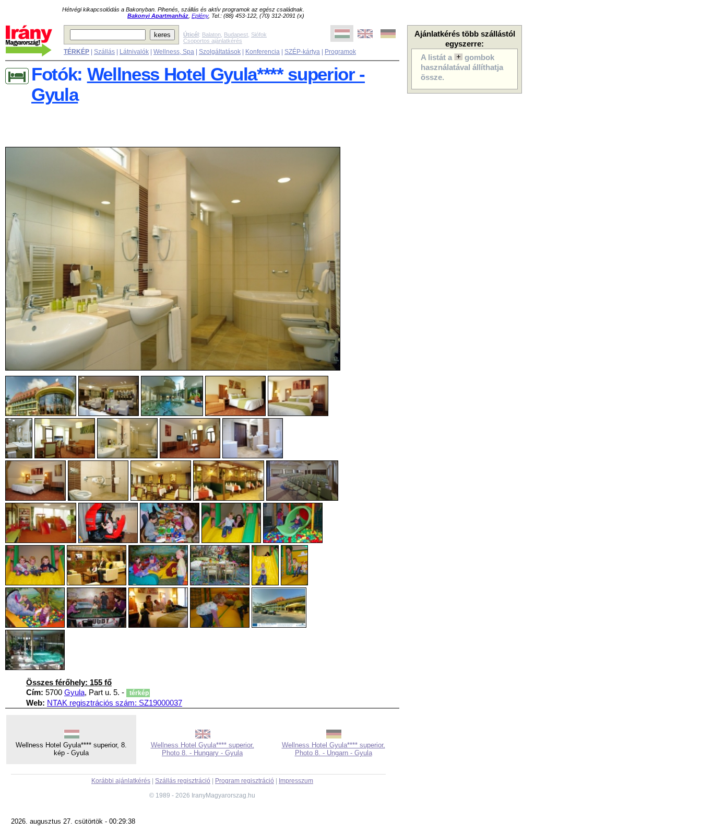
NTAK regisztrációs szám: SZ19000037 (114, 703)
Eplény (200, 16)
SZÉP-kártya (302, 51)
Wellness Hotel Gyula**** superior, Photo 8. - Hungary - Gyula (202, 749)
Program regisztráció (244, 780)
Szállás (104, 51)
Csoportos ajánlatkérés (212, 41)
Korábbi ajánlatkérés (120, 780)
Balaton (211, 34)
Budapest (236, 34)
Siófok (259, 34)
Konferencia (262, 51)
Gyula (74, 692)
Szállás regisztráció (182, 780)
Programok (340, 51)
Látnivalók (134, 51)
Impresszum (296, 780)
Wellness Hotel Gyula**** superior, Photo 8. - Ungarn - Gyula (333, 749)
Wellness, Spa (173, 51)
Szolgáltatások (220, 51)
